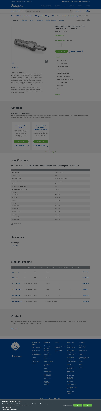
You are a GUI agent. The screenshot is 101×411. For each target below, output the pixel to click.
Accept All (87, 405)
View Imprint (14, 409)
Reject (77, 405)
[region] (50, 405)
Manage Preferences (67, 405)
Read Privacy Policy (6, 407)
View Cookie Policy (7, 409)
